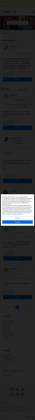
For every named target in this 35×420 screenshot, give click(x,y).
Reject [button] (17, 218)
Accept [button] (17, 222)
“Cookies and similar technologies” (14, 214)
